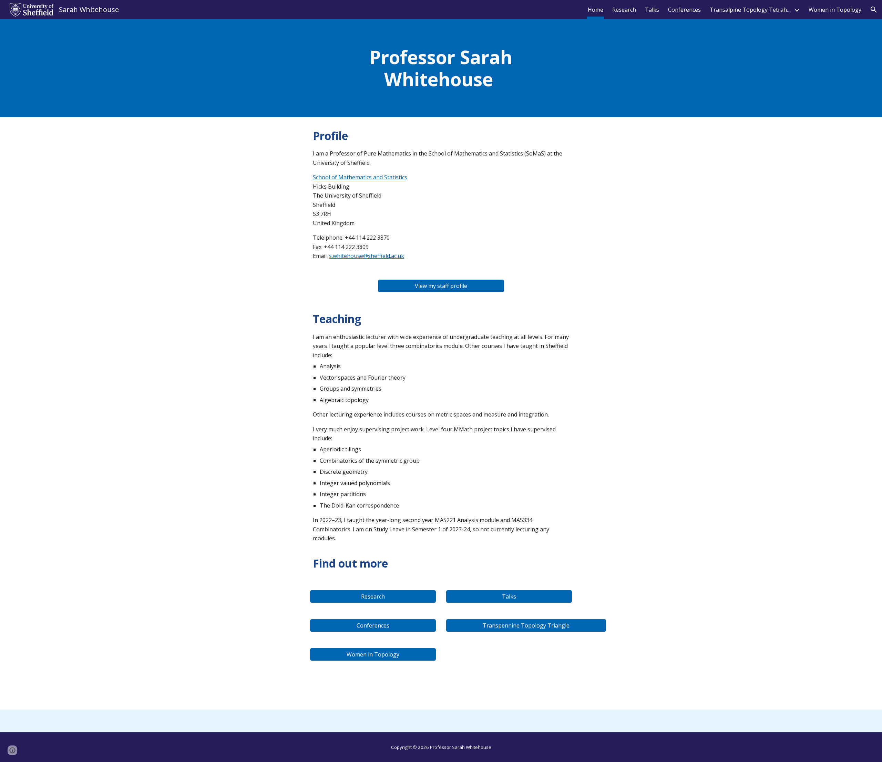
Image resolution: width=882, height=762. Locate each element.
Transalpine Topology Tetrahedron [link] (751, 9)
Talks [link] (652, 9)
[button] (873, 9)
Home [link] (595, 9)
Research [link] (624, 9)
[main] (441, 68)
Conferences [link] (684, 9)
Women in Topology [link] (835, 9)
